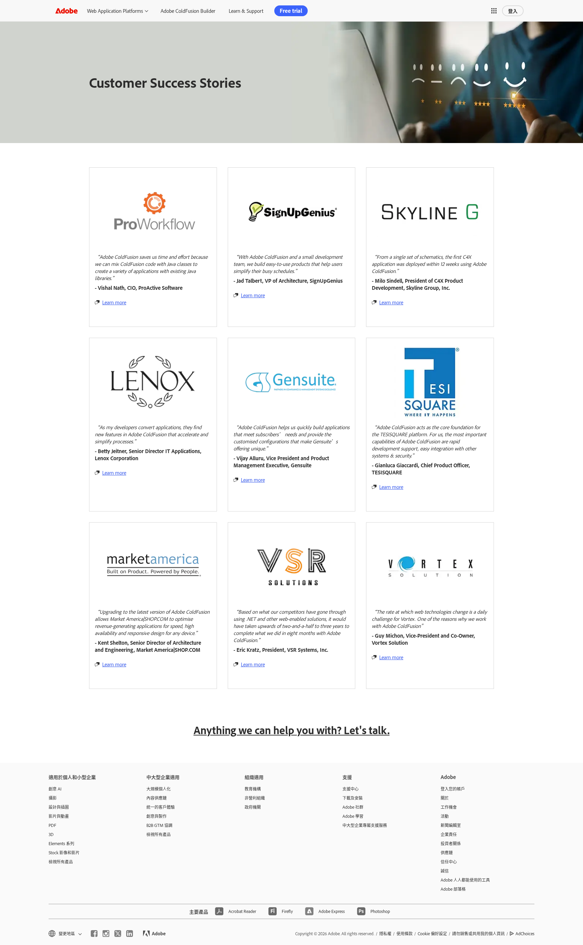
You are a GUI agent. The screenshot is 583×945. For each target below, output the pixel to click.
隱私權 (385, 933)
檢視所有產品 (61, 862)
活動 (445, 816)
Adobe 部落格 (453, 889)
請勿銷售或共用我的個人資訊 (478, 933)
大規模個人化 (158, 789)
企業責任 (449, 834)
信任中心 (449, 862)
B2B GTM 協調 (159, 825)
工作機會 (449, 807)
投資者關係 (451, 843)
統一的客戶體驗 (160, 807)
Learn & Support (246, 10)
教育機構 (253, 789)
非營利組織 (255, 798)
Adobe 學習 (352, 816)
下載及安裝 (352, 798)
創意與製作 (156, 816)
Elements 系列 (61, 843)
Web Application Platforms (115, 10)
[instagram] (106, 933)
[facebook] (94, 933)
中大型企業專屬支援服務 (364, 825)
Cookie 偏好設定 (432, 933)
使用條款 (404, 933)
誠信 (445, 871)
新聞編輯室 (451, 825)
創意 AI (55, 789)
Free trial (291, 11)
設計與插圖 (59, 807)
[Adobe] (66, 10)
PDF (52, 825)
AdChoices (525, 933)
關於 (445, 798)
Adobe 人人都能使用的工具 (465, 880)
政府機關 (253, 807)
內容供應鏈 (156, 798)
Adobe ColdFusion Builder (188, 10)
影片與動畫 (59, 816)
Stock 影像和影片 (64, 853)
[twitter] (117, 933)
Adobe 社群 (352, 807)
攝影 (53, 798)
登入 (513, 10)
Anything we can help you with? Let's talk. (292, 730)
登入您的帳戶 (453, 789)
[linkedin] (129, 933)
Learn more (114, 302)
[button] (494, 10)
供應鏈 (447, 853)
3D (51, 834)
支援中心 (350, 789)
